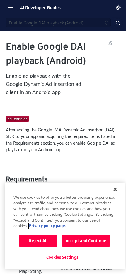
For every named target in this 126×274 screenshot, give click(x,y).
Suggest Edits (107, 42)
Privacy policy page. (47, 225)
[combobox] (118, 23)
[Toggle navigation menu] (10, 7)
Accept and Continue (86, 240)
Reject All (38, 240)
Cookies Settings (62, 257)
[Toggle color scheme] (118, 7)
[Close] (115, 189)
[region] (65, 226)
